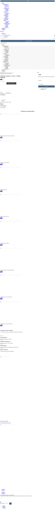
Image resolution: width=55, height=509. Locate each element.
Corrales (7, 25)
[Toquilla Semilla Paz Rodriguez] (27, 231)
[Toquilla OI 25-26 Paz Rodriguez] (27, 150)
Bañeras (7, 12)
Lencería (7, 60)
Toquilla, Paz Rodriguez (3, 189)
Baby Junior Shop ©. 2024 (4, 421)
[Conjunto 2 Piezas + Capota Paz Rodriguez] (27, 311)
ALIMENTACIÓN (6, 8)
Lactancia (7, 11)
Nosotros (3, 70)
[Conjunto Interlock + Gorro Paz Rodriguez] (27, 285)
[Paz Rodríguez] (3, 94)
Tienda (3, 3)
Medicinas (7, 57)
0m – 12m (7, 47)
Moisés (7, 26)
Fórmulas (7, 10)
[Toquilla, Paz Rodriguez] (27, 177)
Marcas (3, 493)
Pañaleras (7, 27)
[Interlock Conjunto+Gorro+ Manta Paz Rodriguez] (27, 258)
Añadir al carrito (11, 83)
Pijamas (7, 22)
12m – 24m (7, 6)
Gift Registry (4, 28)
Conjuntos (7, 63)
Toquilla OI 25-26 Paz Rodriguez (4, 162)
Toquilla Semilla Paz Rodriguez (4, 243)
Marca (3, 100)
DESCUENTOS (6, 4)
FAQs (3, 490)
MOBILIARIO (6, 19)
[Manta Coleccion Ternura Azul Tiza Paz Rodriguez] (27, 124)
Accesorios (7, 21)
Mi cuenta (3, 29)
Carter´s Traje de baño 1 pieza (4, 216)
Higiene (7, 14)
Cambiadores (8, 13)
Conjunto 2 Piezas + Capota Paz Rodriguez (6, 323)
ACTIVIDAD (6, 46)
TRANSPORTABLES (7, 23)
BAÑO (5, 53)
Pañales (7, 16)
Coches (7, 66)
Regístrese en (4, 33)
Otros (6, 17)
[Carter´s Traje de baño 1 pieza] (27, 204)
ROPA (5, 20)
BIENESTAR (6, 56)
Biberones (7, 50)
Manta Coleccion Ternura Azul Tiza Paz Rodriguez (7, 135)
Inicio (3, 2)
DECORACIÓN (6, 18)
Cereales (7, 9)
